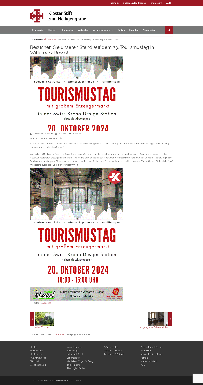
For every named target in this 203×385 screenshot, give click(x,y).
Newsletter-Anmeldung (152, 354)
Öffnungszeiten (111, 347)
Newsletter (149, 29)
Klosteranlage (36, 350)
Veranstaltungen (102, 29)
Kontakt (114, 3)
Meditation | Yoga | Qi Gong (80, 361)
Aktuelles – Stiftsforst (114, 354)
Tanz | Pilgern (73, 365)
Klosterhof (68, 29)
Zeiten (121, 29)
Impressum (156, 3)
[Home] (45, 39)
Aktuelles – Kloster (113, 350)
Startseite (37, 29)
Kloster (52, 29)
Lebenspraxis (73, 358)
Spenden (134, 29)
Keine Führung (42, 327)
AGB (168, 3)
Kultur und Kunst (75, 354)
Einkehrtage (72, 350)
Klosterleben (36, 354)
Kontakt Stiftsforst (149, 361)
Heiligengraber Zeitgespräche (153, 327)
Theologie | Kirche (76, 368)
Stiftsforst (34, 361)
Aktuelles (83, 29)
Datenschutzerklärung (134, 3)
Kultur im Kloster (38, 358)
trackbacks (61, 334)
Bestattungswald (38, 365)
